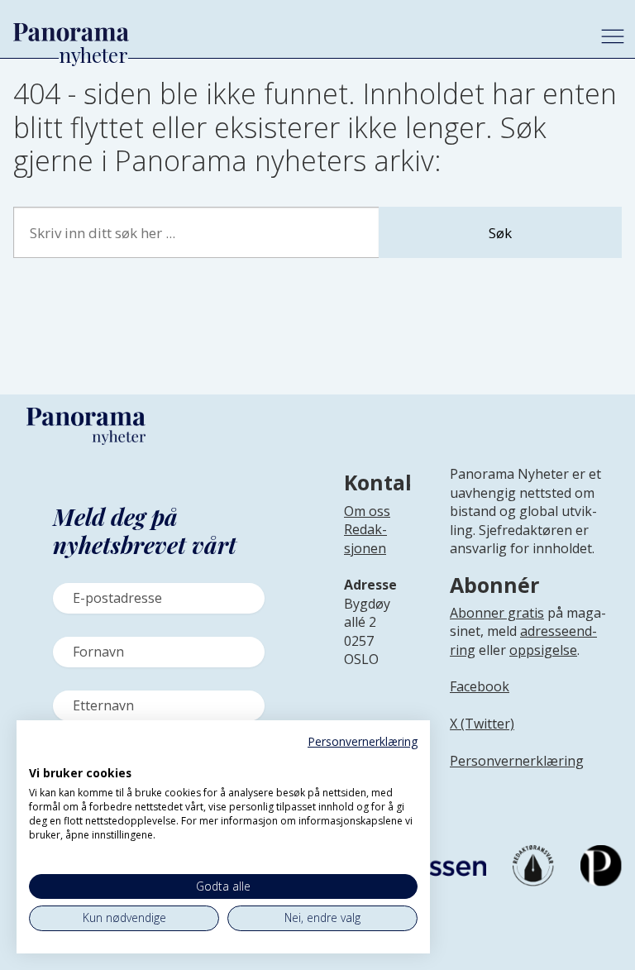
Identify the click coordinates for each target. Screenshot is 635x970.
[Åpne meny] (612, 36)
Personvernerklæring (517, 761)
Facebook (479, 686)
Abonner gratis (497, 613)
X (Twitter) (482, 723)
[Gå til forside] (294, 32)
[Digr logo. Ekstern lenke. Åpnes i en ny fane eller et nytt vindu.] (40, 755)
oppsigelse (543, 650)
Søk (500, 232)
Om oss (367, 511)
